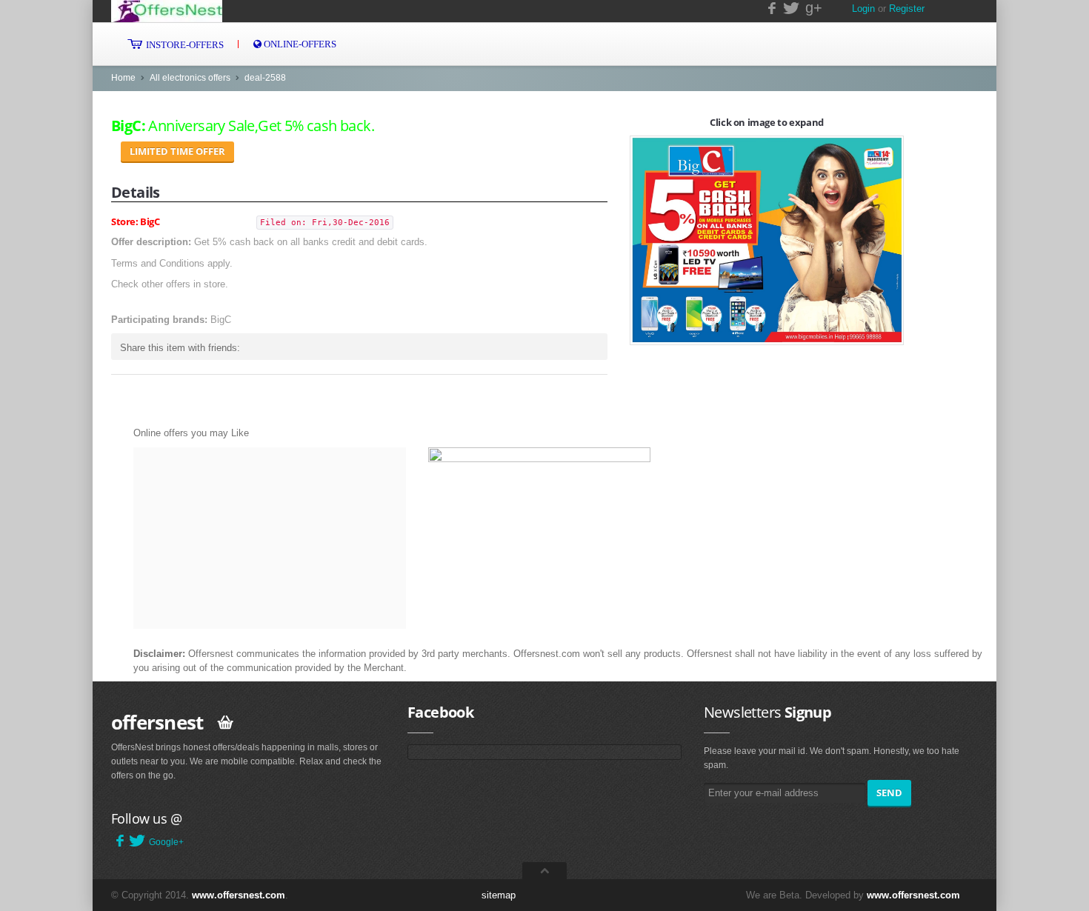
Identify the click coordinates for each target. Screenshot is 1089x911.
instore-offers (184, 44)
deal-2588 (265, 78)
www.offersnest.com (238, 895)
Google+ (166, 842)
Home (123, 78)
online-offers (299, 44)
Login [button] (863, 8)
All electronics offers (190, 78)
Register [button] (907, 8)
